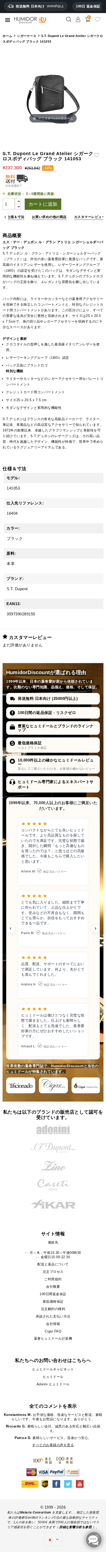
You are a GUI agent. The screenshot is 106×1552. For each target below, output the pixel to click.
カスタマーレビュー (89, 217)
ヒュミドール (53, 1377)
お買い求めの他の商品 (49, 217)
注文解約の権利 (53, 1309)
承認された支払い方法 (53, 1316)
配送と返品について (53, 1264)
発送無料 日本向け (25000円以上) (48, 698)
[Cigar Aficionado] (20, 1085)
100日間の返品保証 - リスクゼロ (47, 712)
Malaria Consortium (35, 1512)
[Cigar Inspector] (86, 1085)
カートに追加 (43, 204)
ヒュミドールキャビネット (53, 1369)
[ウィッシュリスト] (97, 21)
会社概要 (53, 1286)
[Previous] (5, 217)
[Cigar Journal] (53, 1085)
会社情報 (53, 1324)
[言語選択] (53, 1539)
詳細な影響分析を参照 (75, 1527)
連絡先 (53, 1242)
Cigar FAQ (53, 1331)
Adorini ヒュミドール (53, 1384)
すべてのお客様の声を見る (53, 1445)
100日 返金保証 (88, 6)
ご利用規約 (53, 1279)
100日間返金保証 (53, 1294)
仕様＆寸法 (15, 217)
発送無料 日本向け (40, 6)
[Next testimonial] (95, 928)
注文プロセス (53, 1272)
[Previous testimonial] (10, 928)
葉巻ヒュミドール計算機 (53, 1338)
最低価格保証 (30, 743)
